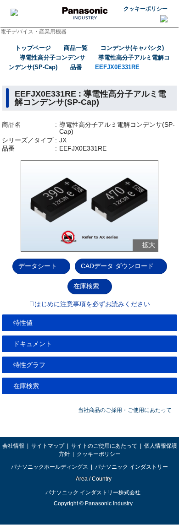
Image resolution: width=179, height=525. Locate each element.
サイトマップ (47, 446)
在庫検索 (86, 286)
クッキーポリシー (145, 8)
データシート (37, 266)
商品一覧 (76, 47)
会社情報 (13, 446)
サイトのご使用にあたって (104, 446)
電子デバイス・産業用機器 (33, 31)
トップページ (33, 47)
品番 (76, 67)
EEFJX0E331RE (117, 67)
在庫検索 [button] (26, 386)
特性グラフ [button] (29, 365)
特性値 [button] (23, 322)
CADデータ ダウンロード (117, 266)
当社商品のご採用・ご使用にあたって (125, 410)
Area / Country (93, 479)
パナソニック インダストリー (131, 467)
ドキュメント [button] (32, 344)
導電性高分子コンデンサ (52, 57)
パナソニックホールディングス (49, 467)
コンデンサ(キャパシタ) (132, 47)
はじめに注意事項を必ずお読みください (92, 304)
